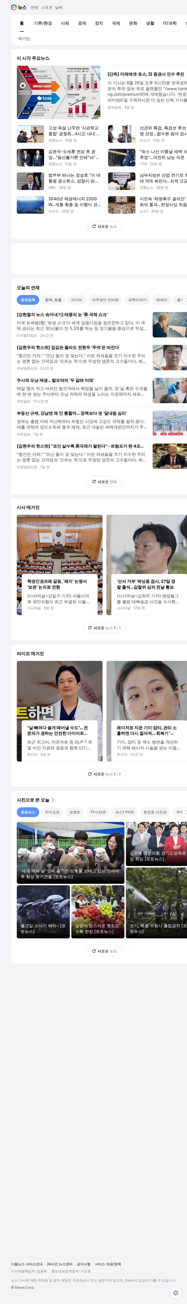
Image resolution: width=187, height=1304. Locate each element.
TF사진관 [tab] (98, 812)
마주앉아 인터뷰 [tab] (105, 299)
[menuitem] (21, 23)
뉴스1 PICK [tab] (124, 812)
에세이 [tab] (161, 299)
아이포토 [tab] (52, 812)
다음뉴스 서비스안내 (27, 1264)
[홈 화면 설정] (175, 1292)
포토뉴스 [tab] (28, 812)
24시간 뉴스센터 (60, 1264)
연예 (34, 7)
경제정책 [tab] (28, 299)
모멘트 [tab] (74, 812)
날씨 (59, 7)
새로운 (107, 226)
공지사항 (84, 1264)
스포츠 (47, 7)
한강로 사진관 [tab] (155, 812)
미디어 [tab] (76, 299)
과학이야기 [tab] (137, 299)
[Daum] (14, 7)
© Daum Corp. (23, 1287)
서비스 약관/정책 (108, 1264)
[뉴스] (22, 7)
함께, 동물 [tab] (53, 299)
